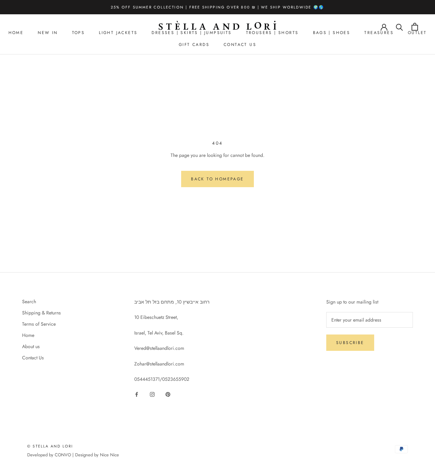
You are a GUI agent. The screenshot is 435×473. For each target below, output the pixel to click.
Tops (78, 33)
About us (31, 346)
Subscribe (350, 343)
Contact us (240, 45)
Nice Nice (109, 455)
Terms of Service (39, 324)
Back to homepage (217, 179)
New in (47, 33)
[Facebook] (136, 394)
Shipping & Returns (41, 312)
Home (16, 33)
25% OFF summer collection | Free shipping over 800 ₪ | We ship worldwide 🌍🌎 (217, 7)
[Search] (399, 26)
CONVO (63, 455)
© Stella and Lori (50, 446)
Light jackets (118, 33)
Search (29, 301)
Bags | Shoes (331, 33)
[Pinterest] (168, 394)
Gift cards (194, 45)
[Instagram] (152, 394)
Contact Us (33, 357)
